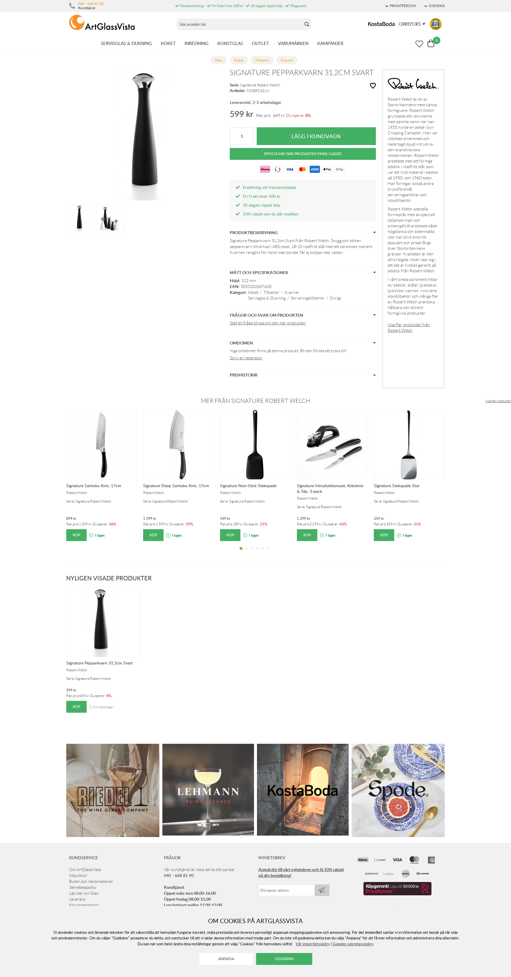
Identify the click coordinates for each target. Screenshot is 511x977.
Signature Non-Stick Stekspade (248, 485)
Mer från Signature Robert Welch (255, 400)
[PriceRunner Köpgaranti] (397, 893)
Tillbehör (271, 292)
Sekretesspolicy (82, 887)
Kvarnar (291, 292)
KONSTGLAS (230, 43)
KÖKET (168, 43)
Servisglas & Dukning (267, 298)
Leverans (77, 899)
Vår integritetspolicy (313, 944)
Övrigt (335, 298)
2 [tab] (246, 553)
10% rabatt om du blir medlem (270, 214)
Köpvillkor (78, 875)
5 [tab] (262, 553)
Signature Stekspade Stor (397, 485)
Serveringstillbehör (308, 298)
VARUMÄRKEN (293, 43)
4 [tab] (257, 553)
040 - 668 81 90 (91, 3)
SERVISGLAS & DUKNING (126, 43)
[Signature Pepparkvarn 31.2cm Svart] (80, 218)
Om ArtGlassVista (85, 869)
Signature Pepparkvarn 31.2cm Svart (99, 663)
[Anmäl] (322, 890)
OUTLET (260, 43)
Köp (76, 534)
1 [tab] (241, 553)
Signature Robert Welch (260, 85)
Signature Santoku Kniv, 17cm (93, 485)
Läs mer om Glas (83, 893)
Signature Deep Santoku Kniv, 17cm (176, 485)
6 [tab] (267, 553)
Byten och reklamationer (91, 881)
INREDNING (196, 43)
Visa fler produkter (498, 401)
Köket (253, 292)
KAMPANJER (330, 43)
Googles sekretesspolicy (353, 944)
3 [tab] (251, 553)
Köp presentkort (83, 905)
